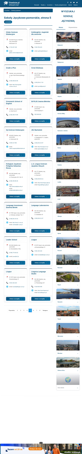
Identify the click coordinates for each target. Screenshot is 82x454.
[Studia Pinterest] (71, 2)
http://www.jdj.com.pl (43, 146)
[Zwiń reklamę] (41, 443)
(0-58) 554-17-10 (39, 82)
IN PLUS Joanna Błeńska (40, 101)
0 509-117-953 (13, 143)
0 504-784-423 (38, 47)
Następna (45, 310)
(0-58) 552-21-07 (39, 218)
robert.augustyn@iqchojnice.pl (17, 148)
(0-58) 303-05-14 (39, 178)
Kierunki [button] (36, 5)
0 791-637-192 (13, 47)
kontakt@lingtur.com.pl (43, 254)
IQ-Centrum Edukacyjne (15, 130)
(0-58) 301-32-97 (39, 143)
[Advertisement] (41, 420)
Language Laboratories (40, 205)
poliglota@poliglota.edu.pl (15, 190)
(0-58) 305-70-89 (13, 114)
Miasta (61, 27)
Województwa (73, 27)
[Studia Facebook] (67, 2)
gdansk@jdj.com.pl (42, 148)
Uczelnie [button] (49, 5)
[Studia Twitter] (77, 2)
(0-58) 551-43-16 (13, 218)
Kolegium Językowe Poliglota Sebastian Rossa (13, 166)
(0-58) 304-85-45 (13, 181)
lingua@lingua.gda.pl (43, 184)
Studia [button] (43, 5)
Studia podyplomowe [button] (61, 5)
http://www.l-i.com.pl (18, 222)
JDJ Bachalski (36, 130)
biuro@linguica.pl (42, 292)
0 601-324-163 (38, 251)
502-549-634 (38, 114)
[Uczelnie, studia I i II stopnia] (12, 3)
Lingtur (34, 240)
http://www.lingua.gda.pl (44, 182)
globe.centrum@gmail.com (16, 52)
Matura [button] (76, 5)
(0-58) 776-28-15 (13, 252)
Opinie (70, 5)
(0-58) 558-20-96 (13, 80)
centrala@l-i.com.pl (17, 224)
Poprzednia (12, 310)
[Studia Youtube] (74, 2)
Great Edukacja (37, 68)
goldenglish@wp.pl (42, 51)
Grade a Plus (11, 68)
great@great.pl (41, 86)
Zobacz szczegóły (16, 59)
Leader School (11, 240)
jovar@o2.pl (16, 256)
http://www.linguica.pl (43, 290)
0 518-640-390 (38, 286)
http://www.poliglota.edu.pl (16, 186)
